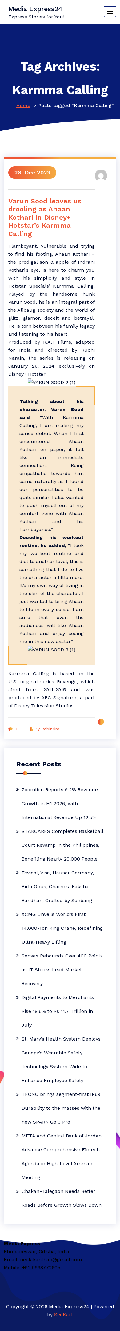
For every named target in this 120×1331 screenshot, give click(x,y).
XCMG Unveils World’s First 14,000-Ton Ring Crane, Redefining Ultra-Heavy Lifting (62, 928)
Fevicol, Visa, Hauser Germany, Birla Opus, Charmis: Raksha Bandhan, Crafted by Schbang (58, 886)
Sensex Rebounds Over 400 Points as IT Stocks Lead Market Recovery (62, 969)
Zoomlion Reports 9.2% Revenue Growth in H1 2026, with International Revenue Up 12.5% (60, 803)
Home (23, 105)
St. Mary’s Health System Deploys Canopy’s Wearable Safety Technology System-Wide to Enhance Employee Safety (61, 1059)
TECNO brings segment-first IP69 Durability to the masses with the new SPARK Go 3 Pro (61, 1108)
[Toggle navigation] (110, 11)
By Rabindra (46, 728)
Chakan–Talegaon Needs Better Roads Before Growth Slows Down (62, 1198)
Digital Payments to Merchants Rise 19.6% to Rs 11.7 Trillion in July (58, 1011)
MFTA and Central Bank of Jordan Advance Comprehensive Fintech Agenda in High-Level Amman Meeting (62, 1156)
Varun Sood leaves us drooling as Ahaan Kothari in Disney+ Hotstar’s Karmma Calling (44, 217)
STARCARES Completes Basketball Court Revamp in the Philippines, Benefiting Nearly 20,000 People (62, 845)
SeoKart (63, 1314)
